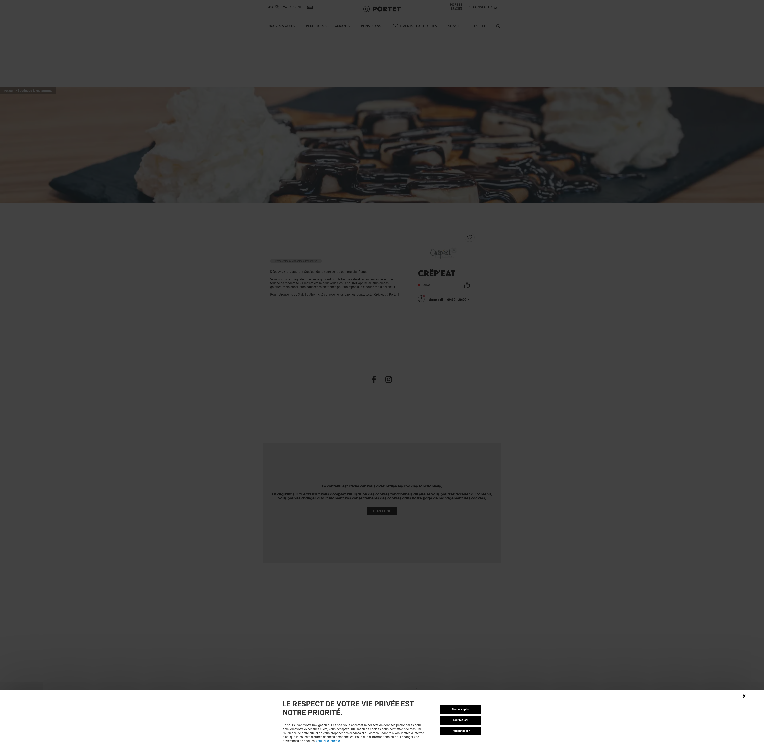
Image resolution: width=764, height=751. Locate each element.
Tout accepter (460, 709)
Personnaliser (461, 730)
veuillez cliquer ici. (328, 741)
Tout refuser (460, 720)
